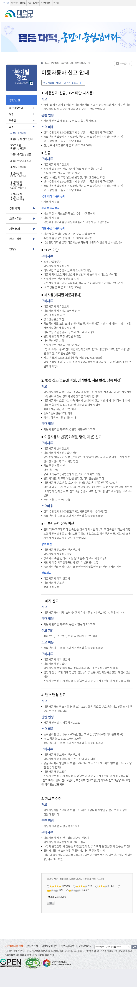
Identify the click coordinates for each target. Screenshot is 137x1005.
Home (46, 63)
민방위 (13, 249)
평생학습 (14, 2)
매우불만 (85, 890)
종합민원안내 (16, 108)
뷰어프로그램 (67, 945)
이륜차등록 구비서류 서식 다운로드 (60, 82)
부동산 (12, 120)
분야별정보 (55, 63)
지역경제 (14, 228)
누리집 (56, 2)
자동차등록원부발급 (20, 154)
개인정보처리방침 (14, 945)
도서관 (36, 2)
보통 (113, 885)
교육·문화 (15, 218)
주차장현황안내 (18, 167)
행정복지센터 (46, 2)
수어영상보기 (125, 63)
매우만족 (66, 885)
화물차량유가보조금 (20, 160)
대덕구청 (5, 2)
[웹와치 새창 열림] (33, 963)
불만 (61, 890)
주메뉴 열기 (130, 20)
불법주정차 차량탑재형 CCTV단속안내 (18, 184)
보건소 (23, 2)
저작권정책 (32, 945)
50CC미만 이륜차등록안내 (18, 146)
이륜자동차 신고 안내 (21, 139)
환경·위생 (15, 239)
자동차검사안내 (18, 133)
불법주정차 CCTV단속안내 (18, 174)
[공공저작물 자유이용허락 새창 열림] (11, 963)
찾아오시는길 (85, 945)
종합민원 (14, 100)
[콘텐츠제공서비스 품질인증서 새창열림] (56, 963)
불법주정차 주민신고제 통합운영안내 (17, 196)
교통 (11, 126)
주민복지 (14, 208)
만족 (90, 885)
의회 (29, 2)
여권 (11, 114)
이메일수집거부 (49, 945)
